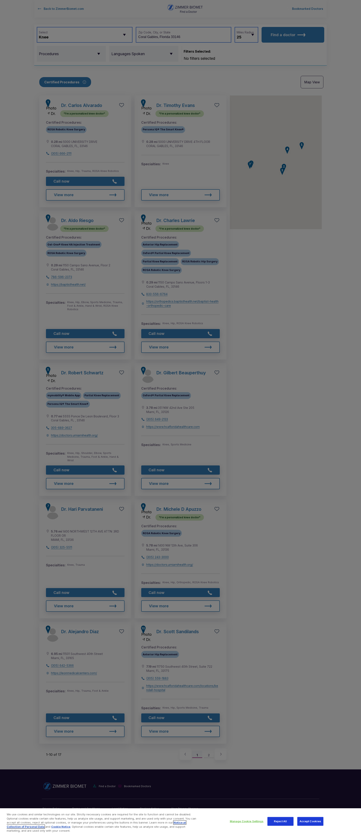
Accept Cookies (310, 821)
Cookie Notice (60, 826)
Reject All (280, 821)
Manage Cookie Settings (247, 821)
